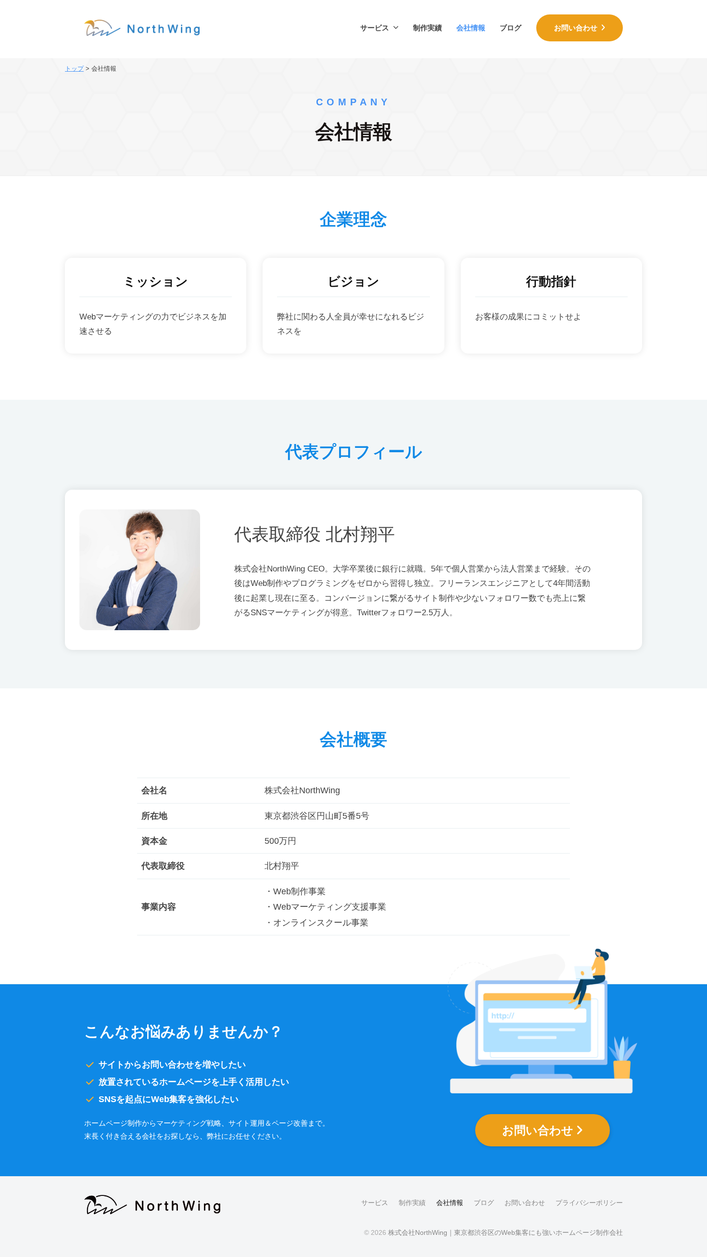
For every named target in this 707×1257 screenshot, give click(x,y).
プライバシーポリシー (589, 1202)
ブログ (510, 28)
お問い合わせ (577, 28)
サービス (374, 28)
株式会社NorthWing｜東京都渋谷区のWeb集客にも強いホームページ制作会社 (505, 1232)
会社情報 (470, 28)
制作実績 (427, 28)
